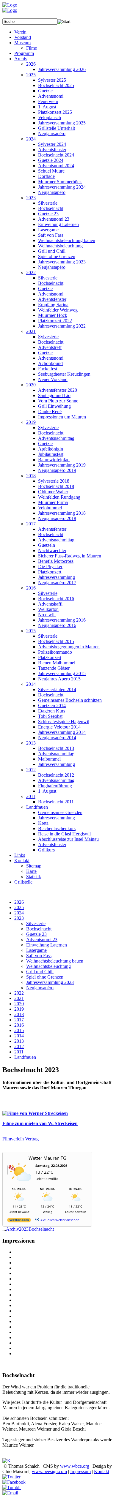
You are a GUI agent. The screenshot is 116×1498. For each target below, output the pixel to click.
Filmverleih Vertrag (20, 1138)
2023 (19, 918)
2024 (19, 912)
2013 (19, 1041)
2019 (19, 1009)
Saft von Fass (38, 955)
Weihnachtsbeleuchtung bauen (54, 960)
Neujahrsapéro (40, 987)
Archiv (12, 1229)
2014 (19, 1035)
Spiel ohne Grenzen (44, 976)
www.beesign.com (49, 1471)
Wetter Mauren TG (47, 1158)
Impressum (80, 1471)
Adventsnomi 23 (41, 939)
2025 (19, 907)
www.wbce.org (74, 1466)
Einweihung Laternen (46, 944)
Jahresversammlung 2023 (50, 982)
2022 (19, 992)
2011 (18, 1051)
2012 (19, 1046)
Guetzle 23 (36, 934)
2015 (19, 1030)
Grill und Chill (40, 971)
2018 (19, 1014)
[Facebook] (14, 1482)
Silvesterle (36, 923)
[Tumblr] (11, 1487)
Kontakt (101, 1471)
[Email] (10, 1492)
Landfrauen (25, 1057)
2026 (19, 902)
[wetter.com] (19, 1221)
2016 (19, 1025)
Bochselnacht (38, 928)
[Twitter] (11, 1476)
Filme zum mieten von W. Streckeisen (40, 1123)
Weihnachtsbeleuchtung (48, 966)
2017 (19, 1019)
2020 (19, 1003)
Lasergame (36, 950)
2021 (19, 998)
